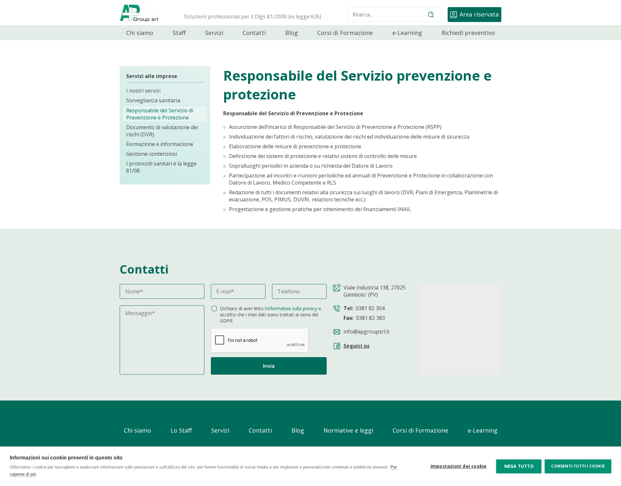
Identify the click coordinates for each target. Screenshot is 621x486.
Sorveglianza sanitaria (153, 100)
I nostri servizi (143, 91)
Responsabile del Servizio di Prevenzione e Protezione (159, 114)
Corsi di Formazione (345, 33)
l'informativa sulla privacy (291, 308)
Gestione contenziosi (151, 153)
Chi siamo (139, 33)
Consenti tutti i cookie (578, 466)
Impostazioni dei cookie (458, 466)
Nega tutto (519, 466)
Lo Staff (181, 430)
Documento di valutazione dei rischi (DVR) (162, 131)
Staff (179, 33)
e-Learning (407, 33)
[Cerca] (431, 14)
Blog (291, 33)
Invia (269, 365)
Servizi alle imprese (151, 76)
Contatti (254, 33)
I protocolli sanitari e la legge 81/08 (161, 167)
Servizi (214, 33)
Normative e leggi (348, 430)
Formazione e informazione (159, 144)
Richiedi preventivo (468, 33)
